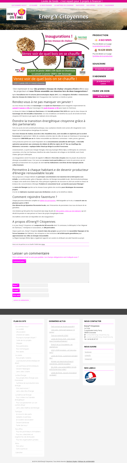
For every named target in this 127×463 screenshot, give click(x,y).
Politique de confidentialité (86, 461)
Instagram (88, 359)
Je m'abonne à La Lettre (103, 82)
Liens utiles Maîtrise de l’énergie (27, 408)
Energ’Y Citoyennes (63, 16)
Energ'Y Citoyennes (38, 83)
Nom (15, 285)
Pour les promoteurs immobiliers (28, 431)
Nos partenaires (22, 346)
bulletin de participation (48, 200)
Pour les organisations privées (27, 440)
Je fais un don (103, 96)
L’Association (20, 332)
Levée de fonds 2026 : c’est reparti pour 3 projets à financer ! (62, 340)
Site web (16, 295)
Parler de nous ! (22, 425)
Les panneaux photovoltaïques (27, 366)
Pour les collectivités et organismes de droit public (25, 435)
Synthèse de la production (102, 56)
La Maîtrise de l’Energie (64, 5)
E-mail (16, 290)
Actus (100, 5)
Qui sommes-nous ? (19, 5)
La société (20, 329)
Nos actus (20, 446)
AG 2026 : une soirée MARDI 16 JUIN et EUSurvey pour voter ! (62, 368)
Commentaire (19, 261)
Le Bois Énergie (46, 5)
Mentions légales (71, 461)
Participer (80, 5)
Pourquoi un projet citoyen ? (26, 337)
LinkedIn (88, 355)
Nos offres (91, 5)
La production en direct (101, 46)
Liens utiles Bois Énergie (25, 391)
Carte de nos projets (23, 340)
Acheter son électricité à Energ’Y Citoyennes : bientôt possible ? (61, 362)
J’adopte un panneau (23, 417)
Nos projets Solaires (23, 358)
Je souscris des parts (103, 69)
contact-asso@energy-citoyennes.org (100, 337)
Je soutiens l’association (24, 420)
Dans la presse (21, 449)
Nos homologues (22, 349)
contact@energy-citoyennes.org (98, 335)
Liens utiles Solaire (23, 371)
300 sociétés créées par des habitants (68, 211)
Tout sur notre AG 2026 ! (59, 335)
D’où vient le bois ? (22, 388)
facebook (88, 352)
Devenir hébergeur (23, 369)
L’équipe (19, 343)
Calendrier (109, 5)
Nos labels (20, 351)
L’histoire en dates (22, 335)
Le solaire (33, 5)
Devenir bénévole (22, 422)
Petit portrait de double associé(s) (63, 326)
